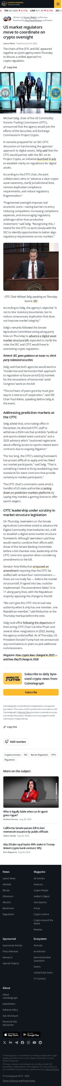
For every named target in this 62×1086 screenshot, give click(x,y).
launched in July (46, 159)
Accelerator (40, 951)
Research (7, 957)
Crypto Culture (41, 914)
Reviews (38, 929)
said (44, 150)
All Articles (39, 878)
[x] (5, 1043)
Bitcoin (6, 890)
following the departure (37, 623)
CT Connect (40, 978)
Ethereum (8, 896)
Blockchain (8, 908)
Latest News (9, 43)
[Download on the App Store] (11, 1034)
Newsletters (9, 1003)
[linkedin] (11, 1043)
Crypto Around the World (43, 922)
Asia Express (40, 902)
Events (37, 966)
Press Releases (10, 951)
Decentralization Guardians (42, 959)
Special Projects (11, 963)
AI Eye (37, 908)
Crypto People (41, 890)
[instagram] (28, 1043)
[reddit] (40, 1043)
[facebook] (22, 1043)
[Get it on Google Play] (31, 1034)
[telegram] (17, 1043)
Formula (38, 945)
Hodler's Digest (42, 896)
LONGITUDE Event (43, 972)
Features (38, 884)
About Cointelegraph (10, 996)
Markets (7, 884)
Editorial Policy (24, 712)
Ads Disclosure (10, 1015)
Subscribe (31, 692)
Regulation (8, 914)
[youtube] (34, 1043)
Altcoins (7, 902)
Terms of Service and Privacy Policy (19, 1080)
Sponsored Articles (12, 945)
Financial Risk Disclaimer (10, 1023)
